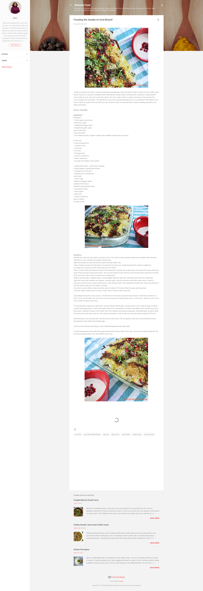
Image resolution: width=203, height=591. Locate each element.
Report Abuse (7, 67)
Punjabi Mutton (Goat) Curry (86, 500)
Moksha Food (82, 5)
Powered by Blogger (118, 577)
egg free (106, 434)
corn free (78, 434)
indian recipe (137, 434)
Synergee (121, 581)
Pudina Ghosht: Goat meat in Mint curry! (91, 525)
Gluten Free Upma (81, 549)
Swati (15, 18)
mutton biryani (149, 434)
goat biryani (126, 434)
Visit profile (15, 45)
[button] (158, 20)
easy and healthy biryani (92, 434)
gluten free (115, 434)
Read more (154, 518)
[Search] (162, 6)
